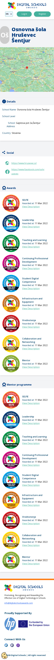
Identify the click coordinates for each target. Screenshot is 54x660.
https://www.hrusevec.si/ (24, 163)
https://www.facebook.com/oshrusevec (27, 171)
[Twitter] (7, 646)
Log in (24, 14)
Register (42, 14)
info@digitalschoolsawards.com (18, 603)
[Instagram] (19, 646)
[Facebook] (13, 646)
